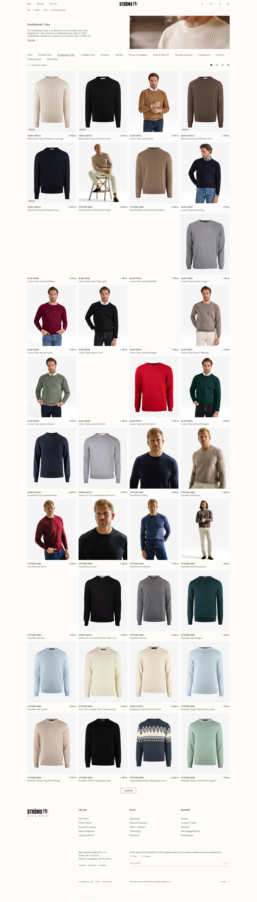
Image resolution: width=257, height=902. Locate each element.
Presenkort (135, 835)
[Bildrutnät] (228, 65)
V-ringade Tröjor (88, 54)
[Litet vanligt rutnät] (222, 65)
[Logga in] (219, 3)
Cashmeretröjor (34, 59)
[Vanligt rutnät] (217, 65)
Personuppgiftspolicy (190, 831)
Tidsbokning (135, 831)
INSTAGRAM (92, 865)
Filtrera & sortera (39, 65)
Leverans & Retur (188, 822)
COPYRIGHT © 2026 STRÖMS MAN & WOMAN (145, 882)
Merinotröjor (52, 59)
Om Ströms (84, 818)
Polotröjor (105, 54)
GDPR (97, 882)
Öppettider (135, 818)
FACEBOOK (82, 865)
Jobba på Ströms (86, 835)
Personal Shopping (87, 827)
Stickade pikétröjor (183, 54)
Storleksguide (187, 835)
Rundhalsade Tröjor (58, 10)
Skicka (226, 863)
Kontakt (184, 818)
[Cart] (228, 3)
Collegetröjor (204, 54)
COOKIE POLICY (107, 882)
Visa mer (31, 40)
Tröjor (46, 10)
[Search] (202, 3)
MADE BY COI (166, 882)
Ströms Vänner (85, 822)
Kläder (37, 10)
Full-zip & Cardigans (138, 54)
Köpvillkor (185, 827)
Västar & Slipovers (161, 54)
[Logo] (128, 3)
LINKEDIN (102, 865)
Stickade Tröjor (45, 54)
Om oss (53, 3)
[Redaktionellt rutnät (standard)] (211, 65)
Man (29, 3)
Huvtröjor (220, 54)
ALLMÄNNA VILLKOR (86, 882)
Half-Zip (119, 54)
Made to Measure (86, 831)
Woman (40, 3)
